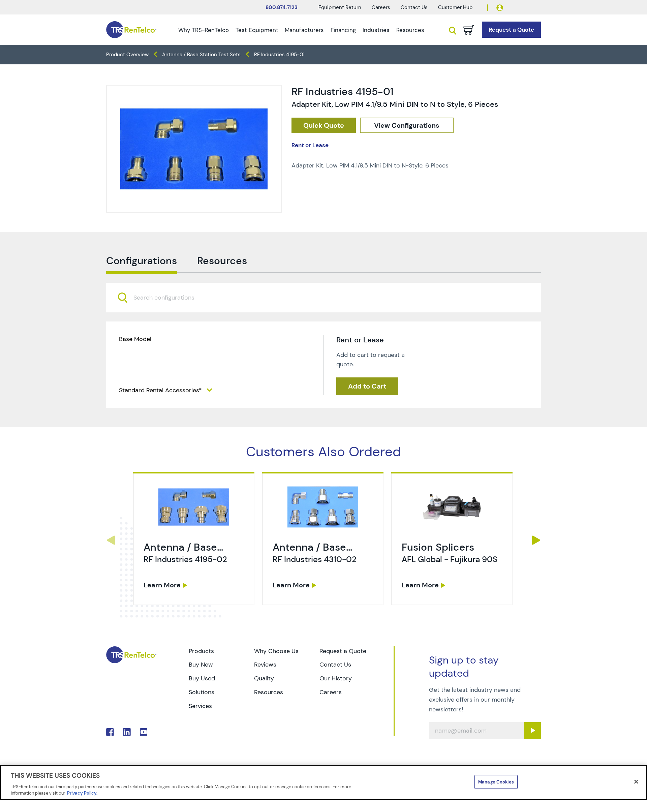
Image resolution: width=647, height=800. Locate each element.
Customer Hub (455, 7)
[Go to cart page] (468, 30)
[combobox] (323, 297)
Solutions (201, 692)
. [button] (194, 538)
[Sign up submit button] (532, 730)
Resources (410, 30)
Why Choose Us (276, 651)
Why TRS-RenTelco (203, 30)
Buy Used (202, 678)
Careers (381, 7)
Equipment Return (339, 7)
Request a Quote (342, 651)
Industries (376, 30)
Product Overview (127, 54)
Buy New (201, 664)
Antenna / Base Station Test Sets (201, 54)
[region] (323, 782)
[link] (194, 540)
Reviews (265, 664)
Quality (264, 678)
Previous (110, 540)
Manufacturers (304, 30)
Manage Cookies (496, 782)
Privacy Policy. (82, 793)
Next (536, 540)
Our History (335, 678)
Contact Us (414, 7)
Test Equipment (257, 30)
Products (201, 651)
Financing (343, 30)
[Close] (636, 781)
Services (200, 706)
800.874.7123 (282, 7)
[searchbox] (168, 298)
